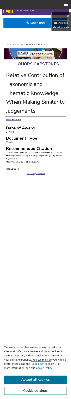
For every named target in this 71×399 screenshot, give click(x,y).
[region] (35, 370)
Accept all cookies (35, 379)
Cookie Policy (44, 368)
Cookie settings (41, 364)
